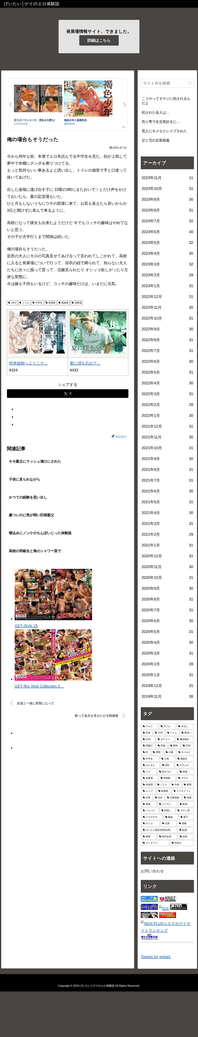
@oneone (69, 123)
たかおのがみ (21, 123)
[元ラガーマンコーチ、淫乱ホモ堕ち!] (38, 99)
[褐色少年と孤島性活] (88, 99)
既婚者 (64, 302)
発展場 (78, 302)
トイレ (25, 302)
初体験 (51, 302)
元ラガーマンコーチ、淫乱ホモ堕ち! (34, 120)
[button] (190, 83)
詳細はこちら (99, 40)
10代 (13, 302)
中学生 (38, 302)
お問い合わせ (152, 871)
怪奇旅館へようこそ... (28, 363)
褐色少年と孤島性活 (75, 120)
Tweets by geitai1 (156, 957)
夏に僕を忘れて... (85, 363)
